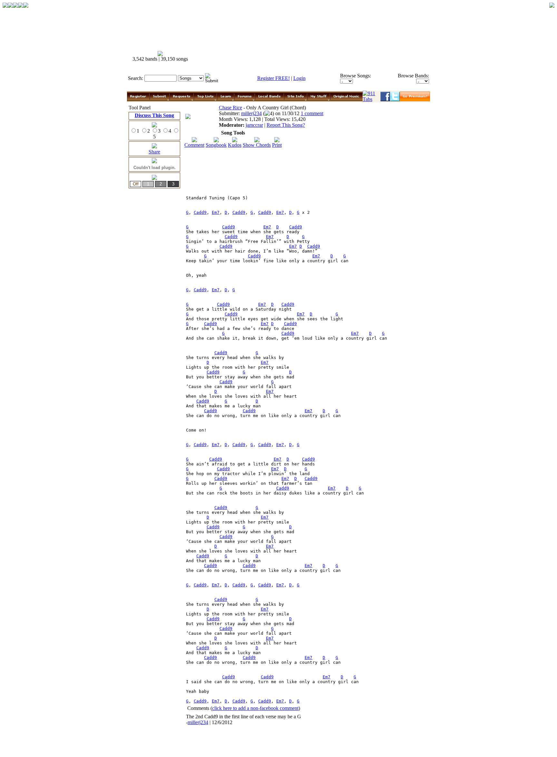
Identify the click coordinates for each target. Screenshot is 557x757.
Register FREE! (273, 78)
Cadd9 (200, 212)
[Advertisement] (313, 56)
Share (154, 151)
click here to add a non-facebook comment (255, 708)
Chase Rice (230, 107)
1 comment (312, 113)
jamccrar (254, 125)
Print (277, 145)
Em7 (216, 212)
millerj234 (251, 113)
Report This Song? (286, 125)
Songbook (216, 145)
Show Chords (257, 145)
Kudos (234, 145)
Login (299, 78)
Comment (194, 145)
